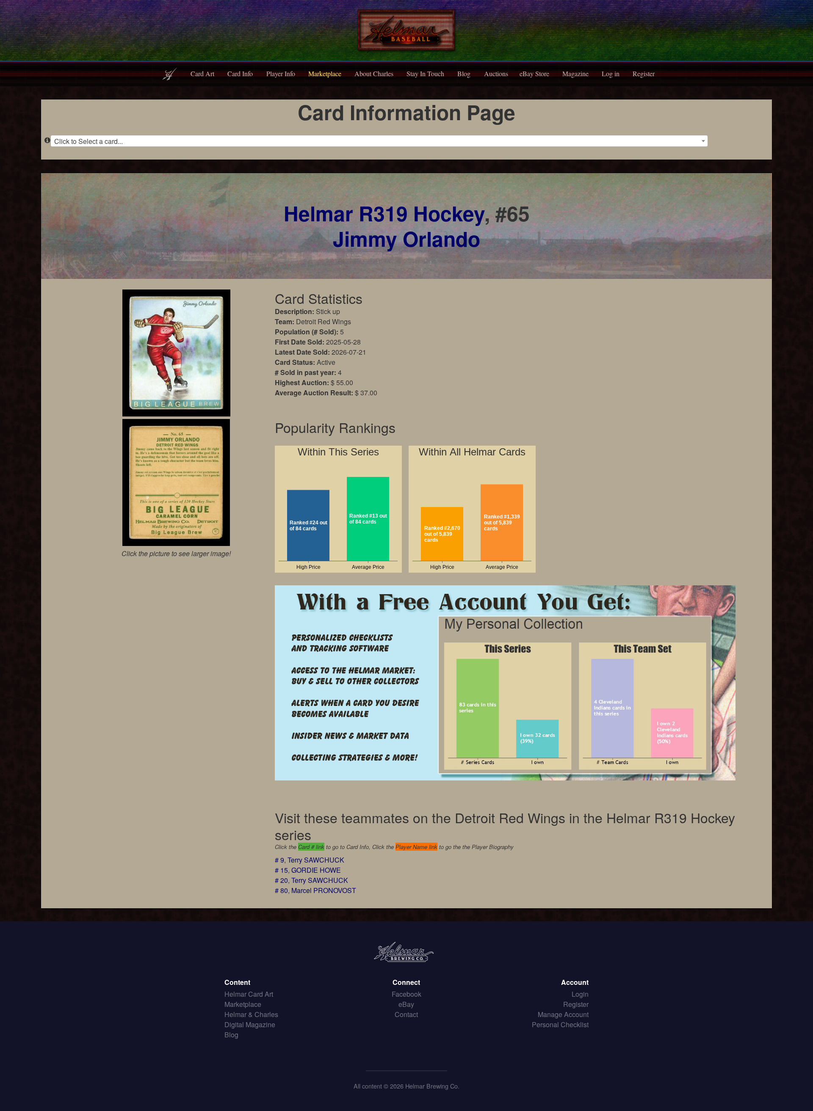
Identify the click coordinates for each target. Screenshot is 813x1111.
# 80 (281, 890)
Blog (463, 73)
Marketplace (324, 73)
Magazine (575, 73)
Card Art (202, 73)
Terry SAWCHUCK (316, 860)
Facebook (406, 994)
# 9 (279, 860)
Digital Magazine (249, 1024)
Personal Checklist (560, 1024)
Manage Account (563, 1014)
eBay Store (534, 73)
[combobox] (379, 141)
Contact (406, 1014)
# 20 (281, 880)
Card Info (240, 73)
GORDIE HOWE (316, 870)
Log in (610, 73)
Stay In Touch (425, 73)
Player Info (280, 73)
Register (644, 73)
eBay (406, 1004)
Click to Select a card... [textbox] (88, 141)
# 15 (281, 870)
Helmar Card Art (248, 994)
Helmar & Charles (251, 1014)
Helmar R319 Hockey (384, 213)
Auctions (496, 73)
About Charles (373, 73)
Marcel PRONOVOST (323, 890)
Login (580, 994)
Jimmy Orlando (406, 238)
